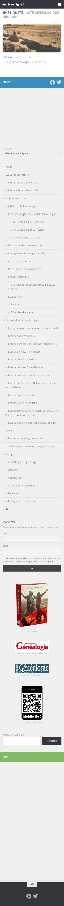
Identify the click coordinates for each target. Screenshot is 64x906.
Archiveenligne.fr (13, 4)
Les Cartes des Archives (18, 174)
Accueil (9, 166)
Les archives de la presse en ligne (25, 245)
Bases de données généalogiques (23, 320)
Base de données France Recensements (28, 375)
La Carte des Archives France (23, 182)
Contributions (15, 477)
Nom (5, 533)
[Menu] (59, 4)
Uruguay (7, 57)
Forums (9, 430)
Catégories (8, 148)
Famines (15, 304)
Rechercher (52, 740)
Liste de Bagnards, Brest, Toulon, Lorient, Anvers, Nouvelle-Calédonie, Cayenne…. (32, 413)
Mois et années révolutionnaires (24, 269)
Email (5, 545)
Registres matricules (18, 276)
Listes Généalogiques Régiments (27, 221)
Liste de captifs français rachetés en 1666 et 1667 (33, 422)
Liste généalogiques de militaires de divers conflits (33, 328)
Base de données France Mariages (26, 367)
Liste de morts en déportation (23, 402)
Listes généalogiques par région (27, 229)
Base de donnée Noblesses (22, 395)
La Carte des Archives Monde (23, 190)
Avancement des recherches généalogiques (33, 446)
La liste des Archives (16, 198)
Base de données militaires (21, 336)
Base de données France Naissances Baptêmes (32, 343)
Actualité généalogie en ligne (23, 462)
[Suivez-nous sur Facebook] (52, 82)
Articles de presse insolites (21, 485)
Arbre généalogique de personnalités (27, 253)
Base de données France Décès (24, 351)
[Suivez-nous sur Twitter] (58, 82)
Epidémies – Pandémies (22, 312)
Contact (12, 469)
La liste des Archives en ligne (22, 206)
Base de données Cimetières (22, 359)
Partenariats (14, 493)
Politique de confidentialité (21, 501)
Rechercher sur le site (13, 734)
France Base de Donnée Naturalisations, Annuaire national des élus (32, 385)
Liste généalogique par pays (25, 237)
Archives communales (19, 261)
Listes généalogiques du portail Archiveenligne (32, 214)
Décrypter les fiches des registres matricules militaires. (31, 287)
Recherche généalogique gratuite (25, 438)
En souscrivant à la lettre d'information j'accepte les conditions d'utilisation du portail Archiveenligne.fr (31, 560)
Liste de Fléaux (15, 296)
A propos (10, 454)
